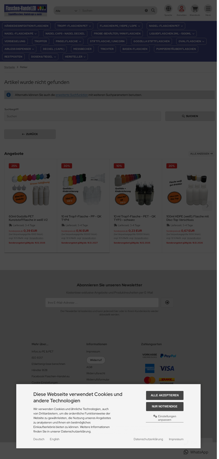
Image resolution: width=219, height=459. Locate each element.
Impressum (176, 439)
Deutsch (38, 439)
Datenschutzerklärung (148, 439)
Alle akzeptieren (165, 395)
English (54, 439)
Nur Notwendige (165, 406)
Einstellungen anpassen (166, 417)
